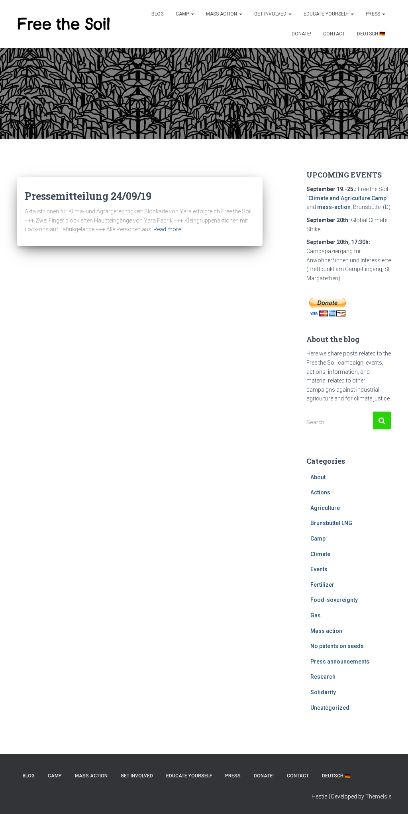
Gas (315, 615)
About (318, 477)
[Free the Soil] (63, 24)
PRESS (373, 14)
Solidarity (323, 692)
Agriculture (325, 508)
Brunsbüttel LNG (331, 523)
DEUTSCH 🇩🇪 (371, 34)
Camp (183, 14)
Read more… (168, 229)
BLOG (157, 14)
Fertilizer (322, 585)
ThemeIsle (378, 796)
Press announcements (339, 661)
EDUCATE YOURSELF (327, 14)
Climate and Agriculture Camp (347, 198)
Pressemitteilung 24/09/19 (88, 196)
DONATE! (301, 34)
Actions (320, 492)
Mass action (326, 631)
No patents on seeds (337, 646)
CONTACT (334, 34)
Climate (320, 554)
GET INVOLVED (271, 14)
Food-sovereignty (334, 600)
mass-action (334, 207)
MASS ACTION (222, 14)
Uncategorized (329, 708)
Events (319, 569)
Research (322, 676)
